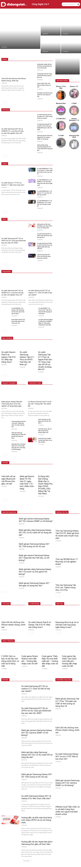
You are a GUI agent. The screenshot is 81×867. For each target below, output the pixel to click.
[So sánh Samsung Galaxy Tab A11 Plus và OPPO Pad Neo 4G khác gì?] (27, 346)
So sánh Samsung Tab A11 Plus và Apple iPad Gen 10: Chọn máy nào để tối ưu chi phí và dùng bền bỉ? (45, 361)
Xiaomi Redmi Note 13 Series (44, 161)
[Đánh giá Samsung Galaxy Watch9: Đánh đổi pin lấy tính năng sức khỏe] (5, 434)
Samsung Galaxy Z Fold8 (45, 105)
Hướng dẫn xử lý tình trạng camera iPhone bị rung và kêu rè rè (44, 75)
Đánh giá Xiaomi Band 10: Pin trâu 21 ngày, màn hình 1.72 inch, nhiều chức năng (27, 482)
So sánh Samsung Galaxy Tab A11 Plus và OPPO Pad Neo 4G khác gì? (27, 358)
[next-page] (6, 102)
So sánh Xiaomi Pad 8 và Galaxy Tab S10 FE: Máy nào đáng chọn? (8, 357)
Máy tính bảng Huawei (46, 335)
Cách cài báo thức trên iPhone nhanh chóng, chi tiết (44, 85)
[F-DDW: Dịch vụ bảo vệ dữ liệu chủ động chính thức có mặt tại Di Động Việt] (10, 649)
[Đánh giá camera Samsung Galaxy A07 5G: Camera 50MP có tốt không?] (31, 136)
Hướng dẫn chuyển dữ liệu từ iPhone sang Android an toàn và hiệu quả (44, 66)
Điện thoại (18, 508)
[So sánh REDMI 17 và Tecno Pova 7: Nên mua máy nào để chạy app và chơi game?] (32, 309)
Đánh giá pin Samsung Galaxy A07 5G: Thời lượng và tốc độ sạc (34, 545)
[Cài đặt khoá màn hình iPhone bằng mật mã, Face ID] (51, 44)
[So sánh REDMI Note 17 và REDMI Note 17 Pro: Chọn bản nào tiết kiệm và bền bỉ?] (31, 202)
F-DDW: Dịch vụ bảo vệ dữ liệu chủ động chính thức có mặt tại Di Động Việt (10, 661)
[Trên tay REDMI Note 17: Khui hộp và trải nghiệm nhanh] (67, 551)
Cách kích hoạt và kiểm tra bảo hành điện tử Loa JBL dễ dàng (45, 440)
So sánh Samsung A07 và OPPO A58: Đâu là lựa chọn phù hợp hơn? (44, 235)
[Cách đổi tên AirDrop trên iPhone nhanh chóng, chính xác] (71, 27)
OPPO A (39, 219)
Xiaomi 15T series (35, 159)
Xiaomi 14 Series (48, 159)
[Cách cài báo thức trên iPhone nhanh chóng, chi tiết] (31, 84)
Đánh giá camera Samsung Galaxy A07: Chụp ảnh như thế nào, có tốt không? (34, 557)
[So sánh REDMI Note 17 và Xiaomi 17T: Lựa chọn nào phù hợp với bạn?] (31, 192)
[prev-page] (2, 102)
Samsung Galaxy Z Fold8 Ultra (30, 107)
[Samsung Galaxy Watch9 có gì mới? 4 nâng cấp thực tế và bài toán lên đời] (5, 423)
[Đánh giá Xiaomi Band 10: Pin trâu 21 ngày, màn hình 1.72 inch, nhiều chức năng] (27, 470)
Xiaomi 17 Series (22, 159)
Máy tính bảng (28, 508)
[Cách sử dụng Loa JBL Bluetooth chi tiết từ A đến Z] (32, 421)
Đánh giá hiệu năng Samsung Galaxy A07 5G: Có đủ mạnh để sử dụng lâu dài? (35, 532)
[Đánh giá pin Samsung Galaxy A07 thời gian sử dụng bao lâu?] (9, 584)
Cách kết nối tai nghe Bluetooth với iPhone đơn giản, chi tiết (8, 480)
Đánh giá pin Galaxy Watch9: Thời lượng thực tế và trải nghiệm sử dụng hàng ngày (11, 404)
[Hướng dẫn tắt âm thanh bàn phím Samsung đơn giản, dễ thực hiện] (10, 844)
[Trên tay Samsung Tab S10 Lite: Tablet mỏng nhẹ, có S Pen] (67, 577)
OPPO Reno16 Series (28, 219)
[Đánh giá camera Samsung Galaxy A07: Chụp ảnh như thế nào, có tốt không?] (9, 557)
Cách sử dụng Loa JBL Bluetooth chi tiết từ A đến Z (44, 421)
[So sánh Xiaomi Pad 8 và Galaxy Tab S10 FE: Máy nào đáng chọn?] (20, 33)
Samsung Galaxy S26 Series (27, 105)
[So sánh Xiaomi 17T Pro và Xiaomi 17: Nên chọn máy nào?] (51, 27)
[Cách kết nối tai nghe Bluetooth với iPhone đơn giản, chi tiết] (8, 470)
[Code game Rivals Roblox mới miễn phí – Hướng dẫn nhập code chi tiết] (30, 649)
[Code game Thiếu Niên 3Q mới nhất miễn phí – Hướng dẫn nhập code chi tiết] (50, 649)
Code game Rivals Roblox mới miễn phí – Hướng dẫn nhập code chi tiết (30, 660)
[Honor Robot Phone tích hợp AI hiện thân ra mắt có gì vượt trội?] (5, 321)
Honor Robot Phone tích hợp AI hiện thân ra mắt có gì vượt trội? (18, 321)
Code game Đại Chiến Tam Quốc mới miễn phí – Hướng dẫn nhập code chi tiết (69, 661)
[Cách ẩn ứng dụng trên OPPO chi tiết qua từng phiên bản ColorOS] (31, 256)
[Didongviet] (14, 4)
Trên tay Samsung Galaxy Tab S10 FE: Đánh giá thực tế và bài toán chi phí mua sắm (67, 534)
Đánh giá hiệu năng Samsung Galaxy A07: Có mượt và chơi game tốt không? (35, 571)
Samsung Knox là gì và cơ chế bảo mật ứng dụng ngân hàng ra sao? (67, 624)
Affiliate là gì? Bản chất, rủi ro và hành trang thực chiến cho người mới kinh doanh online (67, 810)
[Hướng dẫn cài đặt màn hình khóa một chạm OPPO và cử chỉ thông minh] (31, 225)
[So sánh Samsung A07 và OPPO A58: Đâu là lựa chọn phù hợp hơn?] (31, 235)
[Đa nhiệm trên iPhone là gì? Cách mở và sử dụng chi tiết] (31, 94)
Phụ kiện (50, 509)
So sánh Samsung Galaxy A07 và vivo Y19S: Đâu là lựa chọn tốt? (66, 756)
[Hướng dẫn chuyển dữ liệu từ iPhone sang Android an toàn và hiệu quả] (71, 44)
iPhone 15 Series (48, 55)
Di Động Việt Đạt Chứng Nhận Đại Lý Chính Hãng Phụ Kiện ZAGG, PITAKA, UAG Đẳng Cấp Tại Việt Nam (45, 485)
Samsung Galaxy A (47, 107)
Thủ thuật (6, 603)
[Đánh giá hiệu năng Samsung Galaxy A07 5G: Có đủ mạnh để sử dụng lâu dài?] (31, 146)
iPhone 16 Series (35, 55)
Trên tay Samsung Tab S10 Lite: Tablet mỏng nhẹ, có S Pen (65, 587)
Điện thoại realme (34, 268)
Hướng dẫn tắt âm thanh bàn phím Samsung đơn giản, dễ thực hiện (36, 843)
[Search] (78, 4)
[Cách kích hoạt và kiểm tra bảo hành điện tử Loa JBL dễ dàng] (32, 440)
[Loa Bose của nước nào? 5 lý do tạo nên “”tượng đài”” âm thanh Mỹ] (40, 393)
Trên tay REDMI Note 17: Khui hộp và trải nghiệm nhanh (66, 561)
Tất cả (13, 55)
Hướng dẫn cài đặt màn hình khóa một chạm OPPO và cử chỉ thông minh (44, 226)
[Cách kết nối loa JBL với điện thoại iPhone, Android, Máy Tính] (32, 430)
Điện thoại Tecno (21, 268)
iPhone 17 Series (23, 55)
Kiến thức (60, 603)
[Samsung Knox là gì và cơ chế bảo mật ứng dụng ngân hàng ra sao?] (67, 614)
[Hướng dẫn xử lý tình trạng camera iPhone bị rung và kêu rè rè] (31, 75)
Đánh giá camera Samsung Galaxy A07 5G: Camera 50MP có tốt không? (44, 137)
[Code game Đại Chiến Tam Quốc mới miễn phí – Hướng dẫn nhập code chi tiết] (71, 649)
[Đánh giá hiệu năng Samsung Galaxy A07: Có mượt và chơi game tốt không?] (9, 570)
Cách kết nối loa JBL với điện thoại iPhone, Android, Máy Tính (44, 430)
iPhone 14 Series (48, 56)
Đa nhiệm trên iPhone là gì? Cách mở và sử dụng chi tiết (44, 94)
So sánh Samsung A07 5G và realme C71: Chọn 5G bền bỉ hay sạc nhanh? (45, 116)
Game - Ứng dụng (8, 641)
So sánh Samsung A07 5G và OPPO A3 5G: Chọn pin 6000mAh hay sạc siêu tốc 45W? (13, 240)
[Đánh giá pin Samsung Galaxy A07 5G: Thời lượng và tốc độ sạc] (9, 545)
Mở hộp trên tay (62, 512)
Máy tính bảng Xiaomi (31, 335)
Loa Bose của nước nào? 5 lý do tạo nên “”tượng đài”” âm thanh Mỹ (39, 404)
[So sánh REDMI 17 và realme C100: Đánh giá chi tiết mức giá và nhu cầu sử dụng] (5, 309)
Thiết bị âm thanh (48, 508)
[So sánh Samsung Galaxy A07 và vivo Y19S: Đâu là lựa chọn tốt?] (67, 745)
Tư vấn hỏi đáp (34, 603)
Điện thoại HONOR (47, 268)
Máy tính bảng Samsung (46, 334)
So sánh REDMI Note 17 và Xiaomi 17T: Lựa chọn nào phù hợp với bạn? (44, 193)
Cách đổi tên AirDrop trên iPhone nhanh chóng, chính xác (13, 624)
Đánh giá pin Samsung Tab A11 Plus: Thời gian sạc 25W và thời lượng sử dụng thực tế (67, 702)
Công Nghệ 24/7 (40, 4)
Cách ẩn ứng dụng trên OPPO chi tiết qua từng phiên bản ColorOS (43, 256)
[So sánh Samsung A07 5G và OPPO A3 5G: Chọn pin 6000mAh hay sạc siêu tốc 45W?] (31, 125)
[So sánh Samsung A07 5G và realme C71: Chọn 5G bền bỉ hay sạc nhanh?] (31, 116)
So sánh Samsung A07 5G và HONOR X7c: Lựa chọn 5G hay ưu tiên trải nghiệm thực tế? (12, 131)
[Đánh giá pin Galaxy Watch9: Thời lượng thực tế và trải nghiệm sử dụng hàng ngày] (13, 393)
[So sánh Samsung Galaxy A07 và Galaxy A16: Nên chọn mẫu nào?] (10, 798)
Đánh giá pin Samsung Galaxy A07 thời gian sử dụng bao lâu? (34, 584)
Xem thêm (26, 861)
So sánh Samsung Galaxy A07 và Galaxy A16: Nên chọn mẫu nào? (36, 797)
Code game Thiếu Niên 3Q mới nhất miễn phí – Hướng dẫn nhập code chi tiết (50, 661)
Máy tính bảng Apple (30, 334)
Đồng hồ (37, 508)
